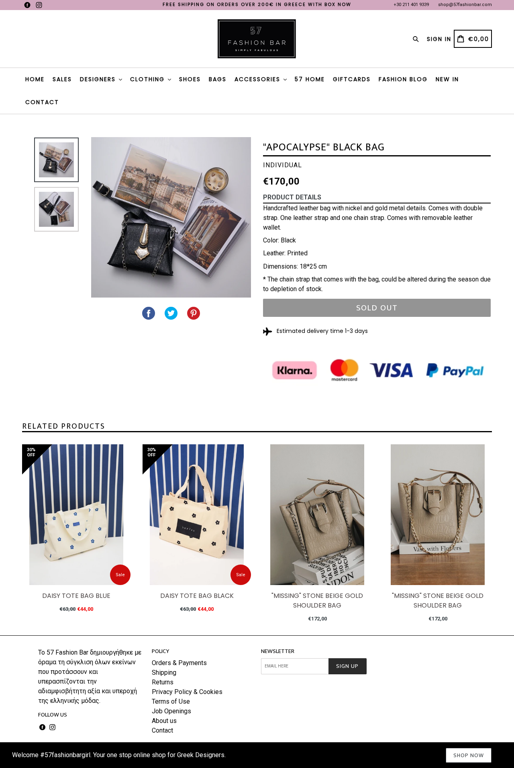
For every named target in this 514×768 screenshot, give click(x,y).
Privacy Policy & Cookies (187, 692)
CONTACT (42, 102)
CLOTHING (148, 79)
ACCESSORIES (259, 79)
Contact (162, 730)
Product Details (292, 197)
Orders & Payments (179, 663)
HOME (35, 79)
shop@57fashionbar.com (465, 4)
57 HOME (310, 79)
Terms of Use (171, 701)
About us (164, 721)
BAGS (217, 79)
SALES (62, 79)
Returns (162, 682)
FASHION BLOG (403, 79)
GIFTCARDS (352, 79)
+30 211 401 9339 (411, 4)
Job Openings (171, 711)
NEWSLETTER (277, 651)
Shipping (164, 672)
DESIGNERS (99, 79)
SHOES (190, 79)
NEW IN (447, 79)
